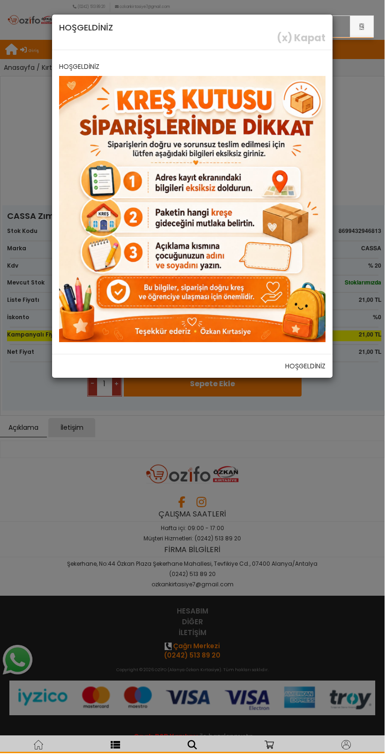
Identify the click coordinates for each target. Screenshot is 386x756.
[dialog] (192, 376)
